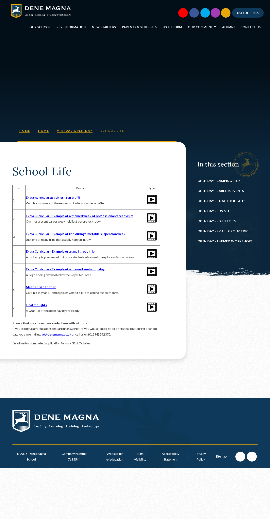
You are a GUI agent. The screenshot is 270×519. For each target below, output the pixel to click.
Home (24, 130)
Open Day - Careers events (220, 191)
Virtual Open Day (75, 130)
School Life (112, 130)
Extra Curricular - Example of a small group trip (60, 251)
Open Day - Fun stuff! (216, 211)
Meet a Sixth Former (41, 287)
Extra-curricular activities (45, 197)
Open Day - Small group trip (222, 231)
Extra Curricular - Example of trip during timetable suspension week (75, 234)
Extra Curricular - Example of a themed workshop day (65, 269)
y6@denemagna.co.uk (56, 334)
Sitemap (221, 456)
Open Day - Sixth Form (217, 221)
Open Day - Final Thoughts (221, 201)
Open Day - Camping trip (218, 180)
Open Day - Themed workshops (225, 241)
